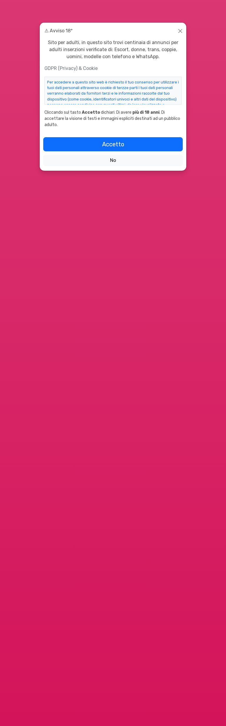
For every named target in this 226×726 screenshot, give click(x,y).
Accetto (113, 144)
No (113, 160)
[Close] (180, 31)
